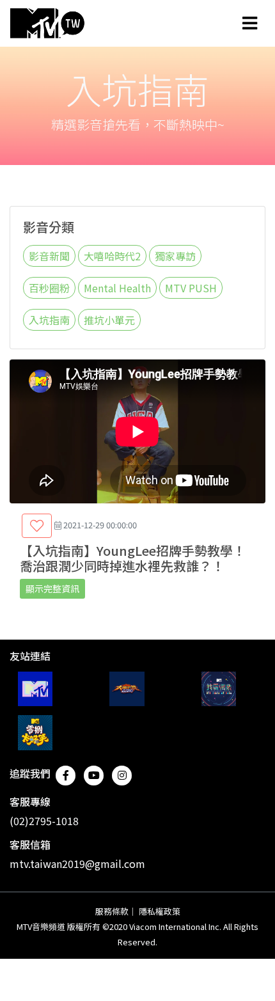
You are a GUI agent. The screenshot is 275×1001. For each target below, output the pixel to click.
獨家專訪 (175, 256)
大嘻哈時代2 (112, 256)
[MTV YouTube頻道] (35, 689)
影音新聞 (49, 256)
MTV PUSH (191, 288)
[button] (37, 526)
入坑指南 (49, 319)
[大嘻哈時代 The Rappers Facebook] (126, 689)
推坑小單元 (109, 319)
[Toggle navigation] (250, 23)
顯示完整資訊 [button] (52, 588)
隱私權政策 (159, 911)
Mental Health (117, 288)
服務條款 (112, 911)
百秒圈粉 (49, 288)
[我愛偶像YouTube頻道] (218, 689)
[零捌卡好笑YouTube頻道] (35, 732)
